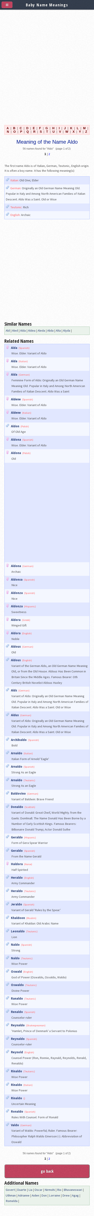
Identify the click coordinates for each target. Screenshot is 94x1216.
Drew (66, 1195)
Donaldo (17, 807)
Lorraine (54, 1195)
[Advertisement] (47, 66)
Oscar (38, 1190)
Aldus (15, 715)
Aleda (41, 330)
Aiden (35, 1195)
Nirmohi (50, 1190)
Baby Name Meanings (47, 4)
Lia (30, 1190)
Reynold (17, 1052)
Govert (10, 1190)
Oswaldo (17, 985)
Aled (15, 330)
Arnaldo (16, 753)
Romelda (11, 1201)
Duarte (21, 1190)
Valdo (15, 1125)
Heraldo (17, 878)
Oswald (16, 972)
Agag (75, 1195)
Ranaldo (17, 998)
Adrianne (24, 1195)
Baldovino (18, 793)
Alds (14, 690)
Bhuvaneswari (73, 1190)
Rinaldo (16, 1071)
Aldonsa (17, 579)
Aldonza (17, 593)
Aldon (15, 426)
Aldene (16, 399)
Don (44, 1195)
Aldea (31, 330)
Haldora (17, 864)
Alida (50, 330)
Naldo (15, 945)
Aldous (16, 647)
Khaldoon (18, 918)
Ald (8, 330)
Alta (58, 330)
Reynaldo (18, 1025)
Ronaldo (17, 1111)
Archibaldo (19, 740)
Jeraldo (16, 904)
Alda (23, 330)
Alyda (66, 330)
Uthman (11, 1195)
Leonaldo (18, 931)
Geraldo (17, 837)
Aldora (16, 620)
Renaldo (17, 1012)
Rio (59, 1190)
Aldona (16, 440)
